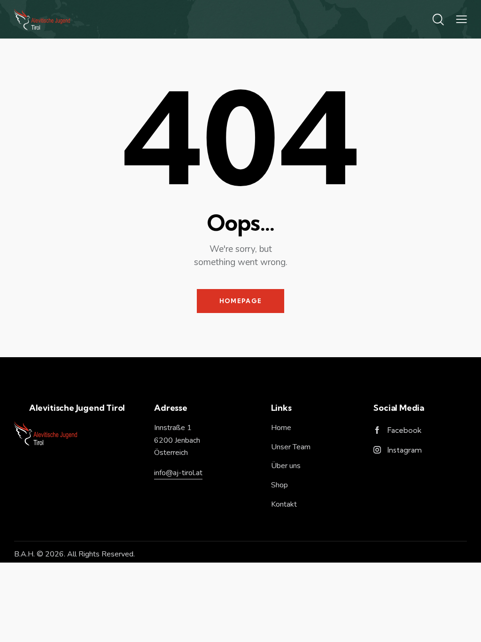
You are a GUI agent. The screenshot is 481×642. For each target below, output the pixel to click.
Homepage (240, 301)
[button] (461, 19)
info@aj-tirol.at (178, 473)
